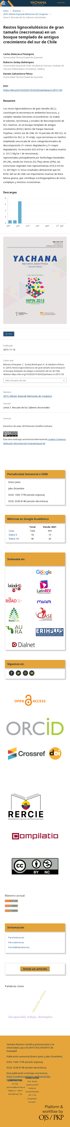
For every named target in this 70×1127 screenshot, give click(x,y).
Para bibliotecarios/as (18, 947)
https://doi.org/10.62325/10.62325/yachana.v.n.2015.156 (32, 90)
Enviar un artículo (35, 969)
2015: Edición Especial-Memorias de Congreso (25, 14)
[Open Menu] (3, 3)
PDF (10, 333)
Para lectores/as (16, 937)
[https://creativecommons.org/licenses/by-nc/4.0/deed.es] (35, 882)
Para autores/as (16, 942)
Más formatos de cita (16, 380)
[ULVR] (11, 675)
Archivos (17, 10)
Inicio (6, 10)
